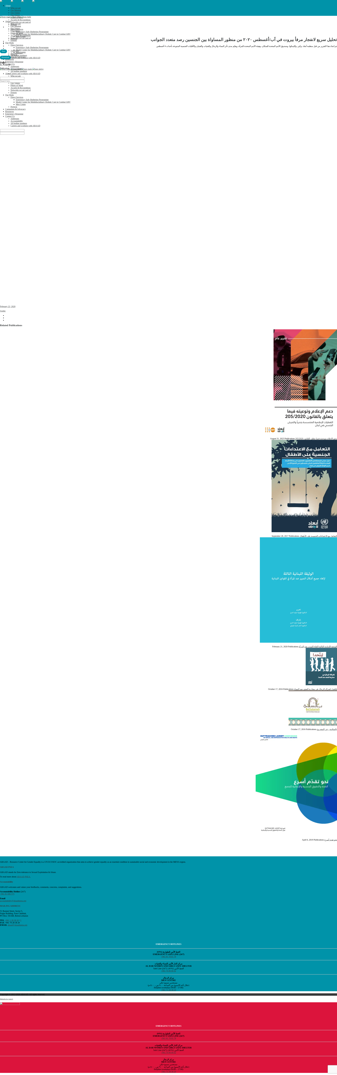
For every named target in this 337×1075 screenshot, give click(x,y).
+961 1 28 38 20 (12, 920)
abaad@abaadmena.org (17, 925)
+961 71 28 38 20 (168, 990)
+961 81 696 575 (7, 894)
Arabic (3, 311)
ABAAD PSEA (23, 877)
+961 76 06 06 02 (168, 971)
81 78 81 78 (5, 64)
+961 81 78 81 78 (168, 957)
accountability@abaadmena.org (13, 901)
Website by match (6, 999)
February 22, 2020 (7, 306)
